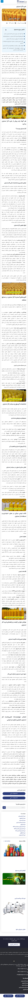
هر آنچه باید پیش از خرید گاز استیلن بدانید (13, 33)
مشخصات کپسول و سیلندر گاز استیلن (14, 39)
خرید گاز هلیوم (22, 818)
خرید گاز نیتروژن (22, 835)
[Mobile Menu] (2, 1)
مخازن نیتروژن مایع (20, 929)
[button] (7, 841)
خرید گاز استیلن (22, 820)
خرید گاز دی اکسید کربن (20, 822)
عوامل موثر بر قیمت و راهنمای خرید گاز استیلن (13, 45)
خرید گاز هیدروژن (21, 816)
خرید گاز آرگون (22, 833)
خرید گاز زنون (22, 824)
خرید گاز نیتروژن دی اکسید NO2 (19, 826)
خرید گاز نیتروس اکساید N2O (19, 828)
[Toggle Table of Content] (5, 30)
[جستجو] (4, 807)
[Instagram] (14, 961)
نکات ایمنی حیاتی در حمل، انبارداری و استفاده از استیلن (13, 42)
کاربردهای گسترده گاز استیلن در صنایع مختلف (13, 36)
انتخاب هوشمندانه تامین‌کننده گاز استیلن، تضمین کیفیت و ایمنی (13, 49)
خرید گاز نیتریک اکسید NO (20, 830)
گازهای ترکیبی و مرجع (20, 870)
